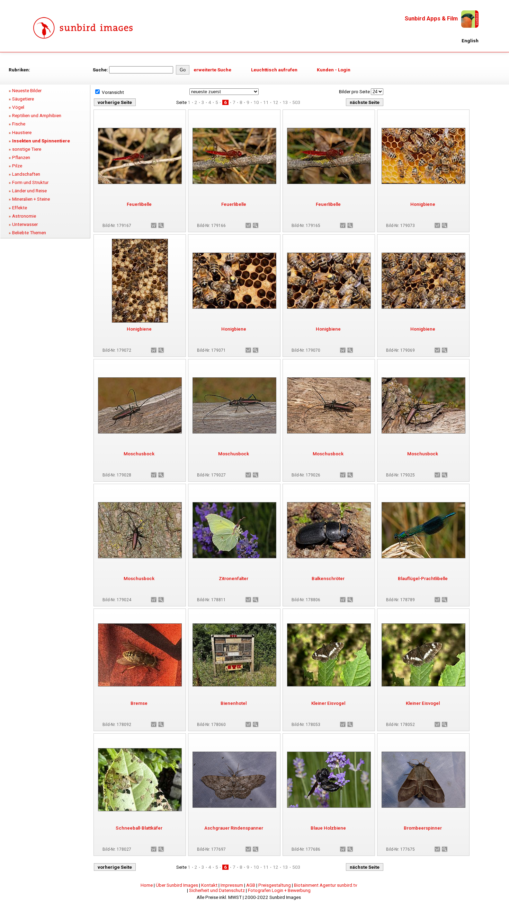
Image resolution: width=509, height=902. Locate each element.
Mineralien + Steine (31, 199)
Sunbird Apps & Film (431, 18)
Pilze (17, 165)
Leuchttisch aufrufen (274, 69)
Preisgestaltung (274, 885)
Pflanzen (21, 157)
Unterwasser (25, 224)
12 (275, 102)
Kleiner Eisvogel (328, 703)
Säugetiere (23, 99)
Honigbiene (422, 204)
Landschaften (26, 174)
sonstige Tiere (26, 149)
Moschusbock (139, 453)
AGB (250, 885)
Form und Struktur (30, 182)
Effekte (19, 207)
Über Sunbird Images (177, 885)
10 (256, 102)
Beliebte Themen (29, 232)
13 (285, 102)
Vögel (18, 107)
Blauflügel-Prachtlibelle (423, 578)
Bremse (139, 703)
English (470, 40)
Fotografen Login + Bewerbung (279, 890)
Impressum (232, 885)
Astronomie (24, 216)
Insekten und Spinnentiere (41, 140)
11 (266, 102)
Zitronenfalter (233, 578)
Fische (18, 123)
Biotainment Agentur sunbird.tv (325, 885)
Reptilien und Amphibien (36, 115)
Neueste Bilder (27, 90)
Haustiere (22, 132)
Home (147, 885)
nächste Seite (364, 102)
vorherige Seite (115, 102)
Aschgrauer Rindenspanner (233, 828)
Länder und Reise (29, 190)
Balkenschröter (328, 578)
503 (296, 102)
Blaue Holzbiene (328, 828)
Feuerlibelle (139, 204)
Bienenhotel (234, 703)
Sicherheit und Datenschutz (217, 890)
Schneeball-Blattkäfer (139, 828)
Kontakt (209, 885)
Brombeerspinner (423, 828)
